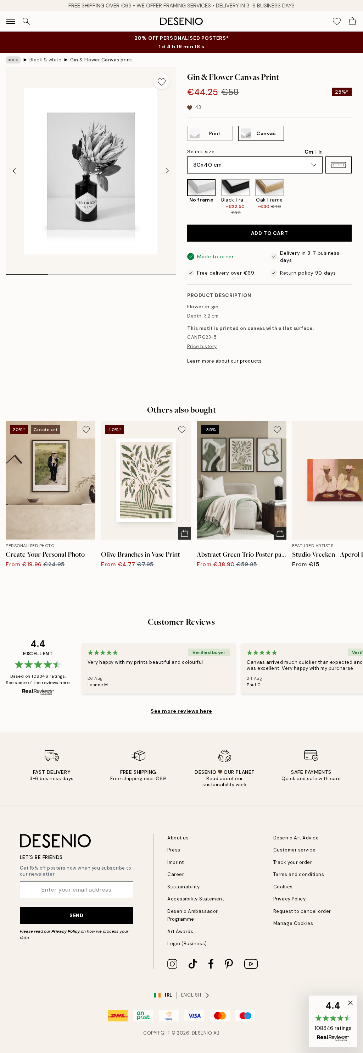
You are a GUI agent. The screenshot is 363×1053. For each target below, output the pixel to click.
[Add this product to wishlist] (161, 81)
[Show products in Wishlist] (337, 21)
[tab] (27, 272)
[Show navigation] (10, 21)
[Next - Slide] (167, 171)
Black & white (45, 60)
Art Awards (180, 931)
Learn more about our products (224, 361)
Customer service (294, 850)
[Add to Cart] (184, 533)
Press (173, 850)
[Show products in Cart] (352, 21)
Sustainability (183, 887)
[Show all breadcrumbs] (13, 60)
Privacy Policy (65, 931)
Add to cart (269, 233)
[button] (338, 164)
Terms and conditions (298, 874)
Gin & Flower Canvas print (101, 60)
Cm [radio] (309, 151)
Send (76, 915)
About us (178, 838)
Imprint (175, 862)
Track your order (292, 862)
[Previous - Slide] (14, 171)
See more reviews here (181, 711)
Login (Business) (187, 944)
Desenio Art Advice (296, 838)
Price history (202, 346)
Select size (200, 151)
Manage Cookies (293, 923)
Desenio (202, 1033)
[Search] (26, 21)
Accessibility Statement (195, 899)
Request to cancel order (302, 911)
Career (175, 874)
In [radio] (321, 151)
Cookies (283, 887)
